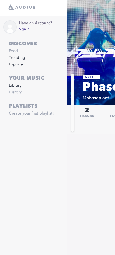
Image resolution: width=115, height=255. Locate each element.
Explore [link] (16, 64)
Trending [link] (17, 58)
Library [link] (15, 86)
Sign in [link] (24, 29)
